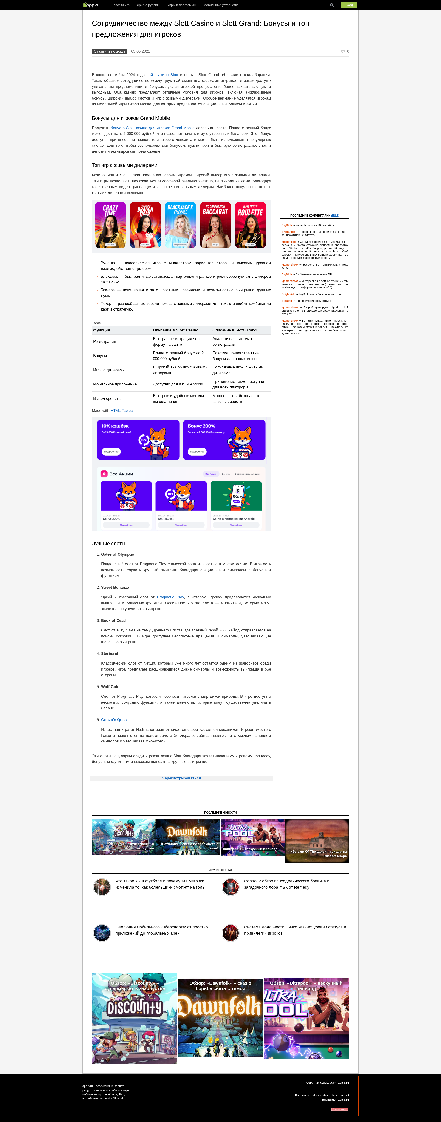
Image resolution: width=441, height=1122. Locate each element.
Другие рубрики (148, 5)
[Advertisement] (314, 135)
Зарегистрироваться (181, 778)
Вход (349, 5)
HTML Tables (121, 410)
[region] (181, 367)
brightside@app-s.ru (335, 1099)
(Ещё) (335, 215)
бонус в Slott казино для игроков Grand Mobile (153, 128)
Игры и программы (182, 5)
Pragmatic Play (170, 597)
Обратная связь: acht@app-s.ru (327, 1082)
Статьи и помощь (109, 51)
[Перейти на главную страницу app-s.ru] (91, 5)
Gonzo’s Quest (114, 720)
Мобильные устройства (221, 5)
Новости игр (120, 5)
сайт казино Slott (162, 75)
